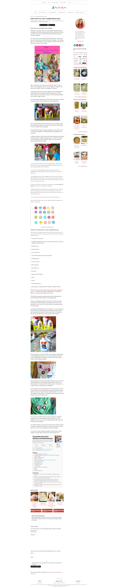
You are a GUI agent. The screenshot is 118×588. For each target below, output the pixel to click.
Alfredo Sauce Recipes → (82, 96)
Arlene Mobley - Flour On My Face (42, 450)
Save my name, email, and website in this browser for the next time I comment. (47, 563)
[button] (56, 445)
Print (59, 444)
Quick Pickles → (84, 131)
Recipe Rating (34, 530)
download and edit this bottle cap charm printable (43, 197)
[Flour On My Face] (59, 10)
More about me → (80, 41)
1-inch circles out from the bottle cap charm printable (48, 290)
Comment (33, 534)
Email (32, 557)
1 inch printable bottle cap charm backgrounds (46, 459)
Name (32, 553)
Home (31, 16)
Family (34, 16)
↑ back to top (59, 578)
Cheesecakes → (84, 166)
